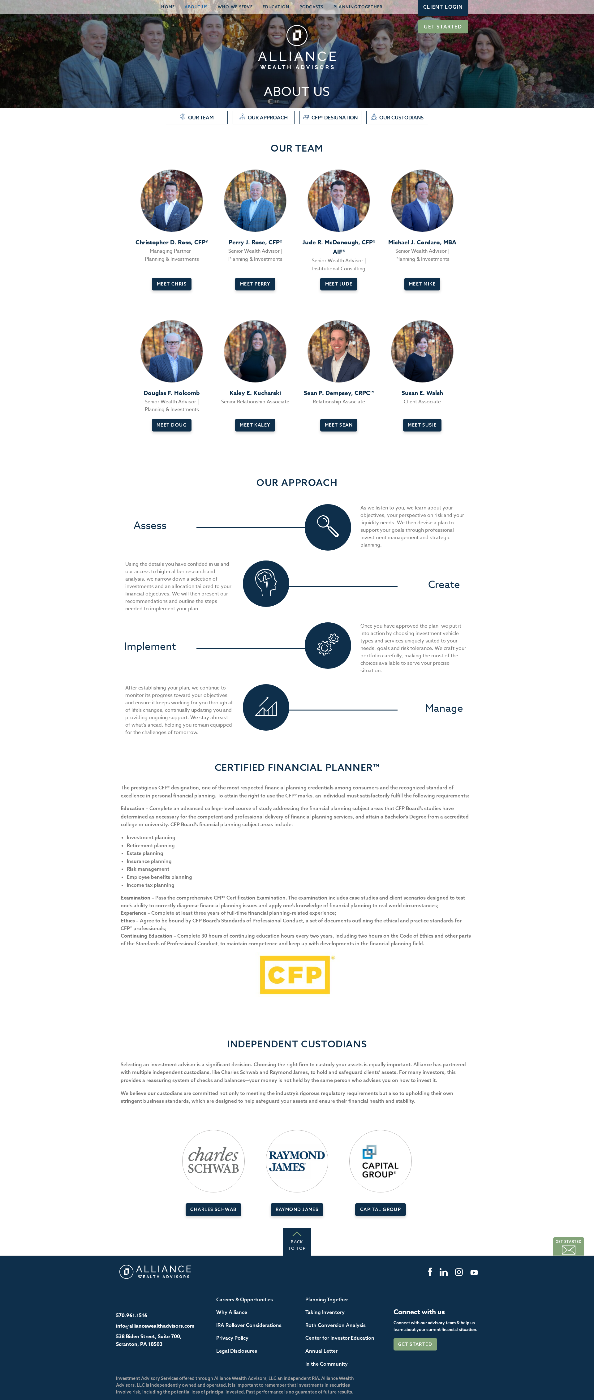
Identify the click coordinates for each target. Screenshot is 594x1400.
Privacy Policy (232, 1338)
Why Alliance (231, 1312)
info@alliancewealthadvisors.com (155, 1326)
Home (168, 6)
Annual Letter (321, 1351)
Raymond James (297, 1209)
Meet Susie (422, 425)
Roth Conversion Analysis (335, 1325)
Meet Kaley (255, 425)
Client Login (443, 7)
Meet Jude (339, 284)
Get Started (443, 27)
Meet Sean (339, 425)
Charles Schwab (213, 1209)
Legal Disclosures (236, 1351)
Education (276, 6)
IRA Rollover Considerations (249, 1325)
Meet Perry (255, 284)
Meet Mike (422, 284)
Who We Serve (235, 6)
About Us (196, 6)
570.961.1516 (131, 1315)
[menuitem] (168, 7)
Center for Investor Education (339, 1338)
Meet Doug (172, 425)
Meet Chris (172, 284)
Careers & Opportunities (244, 1299)
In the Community (326, 1364)
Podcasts (311, 6)
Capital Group (380, 1209)
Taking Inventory (325, 1312)
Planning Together (358, 6)
